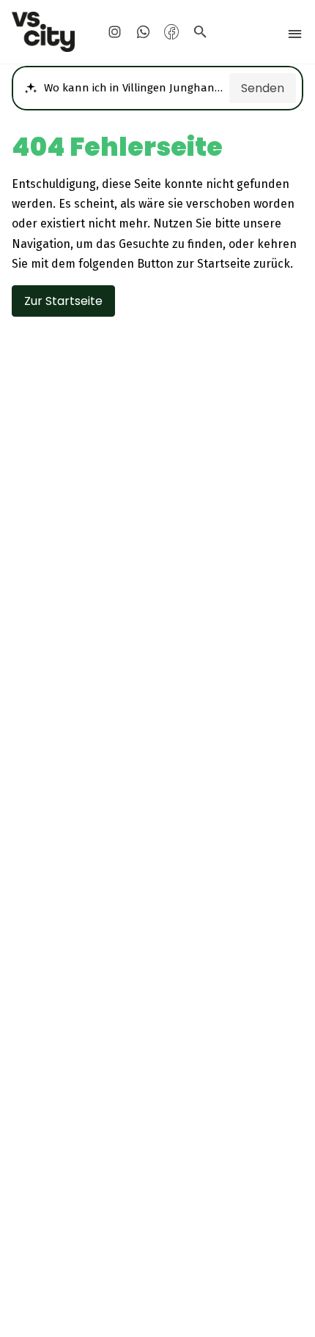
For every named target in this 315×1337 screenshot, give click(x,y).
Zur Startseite (63, 301)
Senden (262, 88)
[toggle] (294, 34)
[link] (44, 32)
